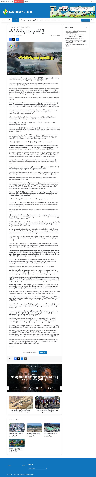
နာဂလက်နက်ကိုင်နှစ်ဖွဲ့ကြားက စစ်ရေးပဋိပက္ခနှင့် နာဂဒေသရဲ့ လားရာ (16, 449)
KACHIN (53, 20)
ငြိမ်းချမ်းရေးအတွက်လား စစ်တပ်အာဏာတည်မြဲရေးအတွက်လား (16, 434)
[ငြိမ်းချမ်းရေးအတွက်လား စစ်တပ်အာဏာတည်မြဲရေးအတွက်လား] (17, 427)
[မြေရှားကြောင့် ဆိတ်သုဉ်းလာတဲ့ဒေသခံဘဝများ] (52, 427)
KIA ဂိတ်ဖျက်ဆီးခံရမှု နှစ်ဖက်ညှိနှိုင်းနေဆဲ (74, 38)
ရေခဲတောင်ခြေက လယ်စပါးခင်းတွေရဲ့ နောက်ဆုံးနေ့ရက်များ (34, 378)
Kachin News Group (29, 474)
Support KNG (27, 1)
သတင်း (8, 20)
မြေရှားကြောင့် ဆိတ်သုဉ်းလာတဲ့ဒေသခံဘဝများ (50, 434)
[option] (34, 378)
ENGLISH (47, 20)
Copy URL (42, 352)
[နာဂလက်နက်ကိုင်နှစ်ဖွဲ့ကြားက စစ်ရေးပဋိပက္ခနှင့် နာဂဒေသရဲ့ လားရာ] (17, 443)
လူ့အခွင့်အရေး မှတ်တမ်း (33, 20)
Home (3, 20)
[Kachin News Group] (48, 12)
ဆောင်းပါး (15, 20)
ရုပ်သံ (41, 20)
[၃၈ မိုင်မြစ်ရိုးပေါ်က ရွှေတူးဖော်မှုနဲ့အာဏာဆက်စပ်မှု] (34, 427)
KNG (12, 35)
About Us (59, 20)
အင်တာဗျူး (22, 20)
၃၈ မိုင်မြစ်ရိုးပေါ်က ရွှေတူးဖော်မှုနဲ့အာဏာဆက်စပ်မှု (33, 434)
